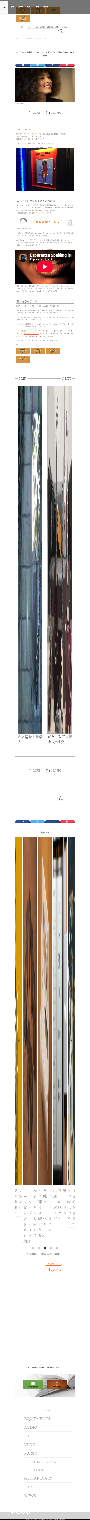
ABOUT (12, 7)
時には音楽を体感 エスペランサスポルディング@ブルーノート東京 (45, 54)
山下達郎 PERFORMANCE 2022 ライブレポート (51, 1204)
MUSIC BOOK (43, 1461)
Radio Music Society (40, 213)
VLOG (29, 1444)
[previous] (19, 1040)
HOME (4, 8)
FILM (29, 1487)
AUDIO (30, 1427)
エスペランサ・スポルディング (30, 134)
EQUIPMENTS (37, 1418)
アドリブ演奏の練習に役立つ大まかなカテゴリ (65, 1207)
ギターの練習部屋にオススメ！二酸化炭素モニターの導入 (36, 1213)
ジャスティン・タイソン (31, 334)
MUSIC (56, 112)
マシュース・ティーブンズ (34, 331)
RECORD (39, 1470)
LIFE (36, 112)
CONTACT (45, 7)
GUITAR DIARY (38, 1478)
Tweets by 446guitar (54, 1266)
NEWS (30, 1495)
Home (17, 38)
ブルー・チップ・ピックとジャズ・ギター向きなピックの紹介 (21, 1216)
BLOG (28, 7)
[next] (71, 1040)
